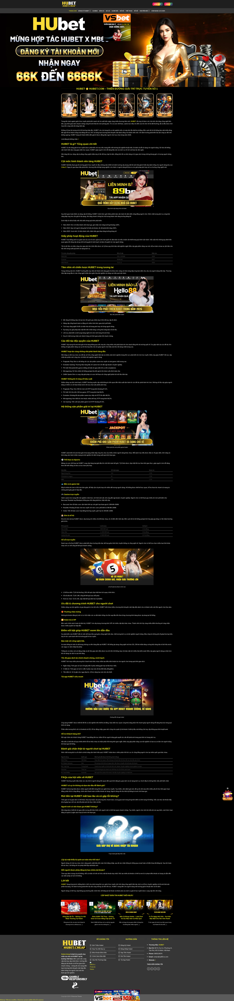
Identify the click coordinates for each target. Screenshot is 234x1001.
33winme (20, 1000)
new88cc (14, 1000)
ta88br (31, 1000)
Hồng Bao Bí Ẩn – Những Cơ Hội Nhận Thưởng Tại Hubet (74, 917)
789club (8, 1000)
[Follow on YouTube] (155, 968)
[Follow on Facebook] (148, 968)
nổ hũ (122, 11)
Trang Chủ (73, 11)
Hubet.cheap (65, 954)
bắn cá (101, 11)
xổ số (136, 11)
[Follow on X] (151, 968)
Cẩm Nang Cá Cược (158, 11)
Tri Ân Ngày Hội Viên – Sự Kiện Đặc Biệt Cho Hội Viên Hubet (160, 917)
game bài (115, 11)
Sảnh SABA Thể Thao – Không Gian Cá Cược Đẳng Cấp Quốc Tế (103, 917)
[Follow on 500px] (158, 968)
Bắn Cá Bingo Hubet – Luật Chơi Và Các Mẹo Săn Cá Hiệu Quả (131, 917)
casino (95, 11)
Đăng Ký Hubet (83, 11)
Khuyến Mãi (144, 11)
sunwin (26, 1000)
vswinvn (41, 1000)
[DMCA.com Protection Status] (92, 966)
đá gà (108, 11)
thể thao (129, 11)
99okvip (2, 1000)
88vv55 (35, 1000)
